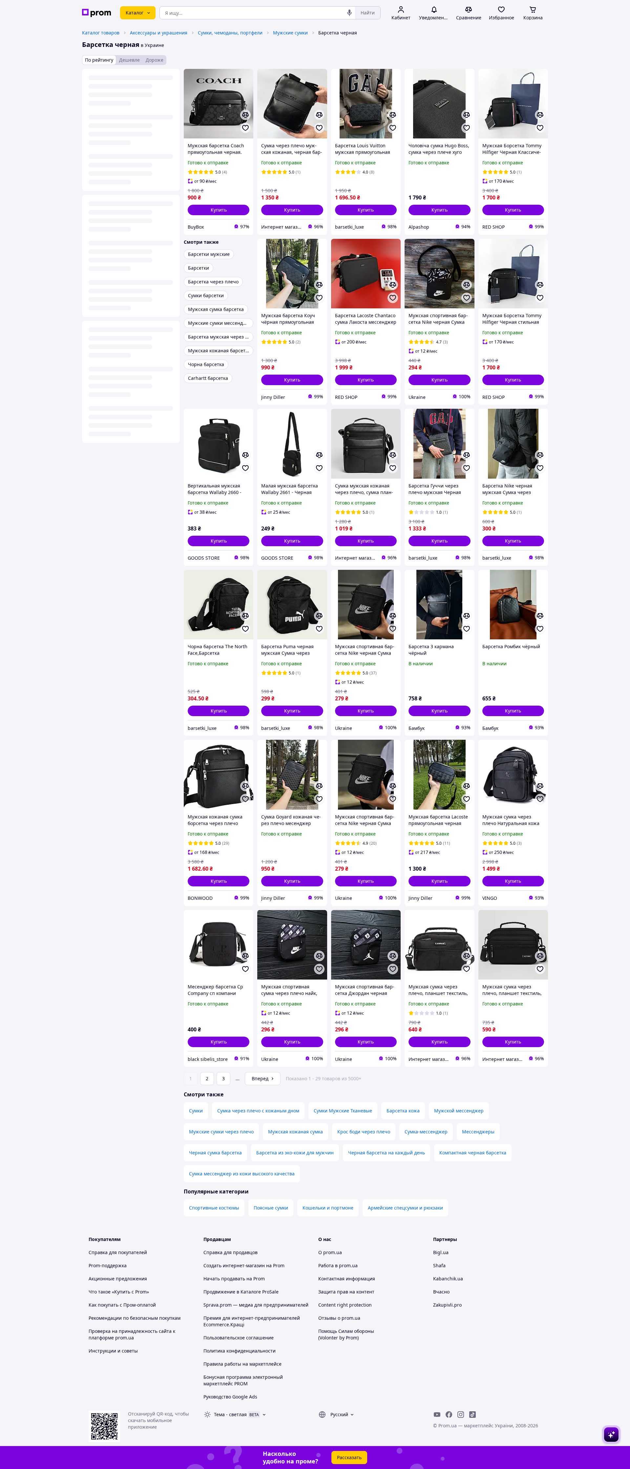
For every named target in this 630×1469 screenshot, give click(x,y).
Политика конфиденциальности (239, 1351)
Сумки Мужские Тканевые (343, 1110)
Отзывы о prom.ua (339, 1318)
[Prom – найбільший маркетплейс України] (96, 13)
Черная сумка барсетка (215, 1152)
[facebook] (449, 1414)
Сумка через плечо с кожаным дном (258, 1110)
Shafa (439, 1265)
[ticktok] (472, 1414)
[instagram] (461, 1414)
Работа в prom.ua (338, 1265)
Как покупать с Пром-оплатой (122, 1305)
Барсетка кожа (403, 1110)
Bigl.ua (441, 1252)
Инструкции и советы (113, 1351)
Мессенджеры (478, 1131)
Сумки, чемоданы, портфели (230, 33)
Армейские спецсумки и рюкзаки (405, 1208)
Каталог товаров (100, 33)
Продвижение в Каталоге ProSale (241, 1292)
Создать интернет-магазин (234, 1265)
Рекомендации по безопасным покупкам (134, 1318)
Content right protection (345, 1305)
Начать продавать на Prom (234, 1278)
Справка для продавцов (230, 1252)
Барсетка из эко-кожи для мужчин (295, 1152)
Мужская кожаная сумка (295, 1131)
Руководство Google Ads (230, 1397)
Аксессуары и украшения (158, 33)
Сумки (196, 1110)
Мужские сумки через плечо (221, 1131)
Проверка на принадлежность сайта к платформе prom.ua (132, 1334)
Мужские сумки (290, 33)
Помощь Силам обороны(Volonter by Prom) (346, 1334)
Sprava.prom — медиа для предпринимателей (255, 1305)
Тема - (230, 1414)
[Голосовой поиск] (349, 13)
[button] (218, 210)
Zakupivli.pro (447, 1305)
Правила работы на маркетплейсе (242, 1364)
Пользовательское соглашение (238, 1338)
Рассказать (349, 1457)
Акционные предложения (118, 1278)
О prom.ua (330, 1252)
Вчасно (441, 1292)
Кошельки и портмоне (328, 1208)
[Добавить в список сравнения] (245, 115)
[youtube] (437, 1414)
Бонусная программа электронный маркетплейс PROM (243, 1380)
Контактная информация (346, 1278)
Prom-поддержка (108, 1265)
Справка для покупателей (118, 1252)
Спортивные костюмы (214, 1208)
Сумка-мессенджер (426, 1131)
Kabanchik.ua (448, 1278)
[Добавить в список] (245, 128)
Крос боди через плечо (363, 1131)
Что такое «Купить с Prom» (119, 1292)
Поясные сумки (271, 1208)
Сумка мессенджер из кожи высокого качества (242, 1173)
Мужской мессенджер (459, 1110)
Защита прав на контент (346, 1292)
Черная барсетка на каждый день (386, 1152)
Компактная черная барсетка (472, 1152)
